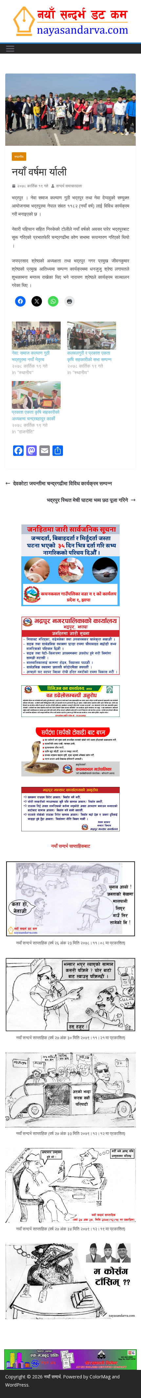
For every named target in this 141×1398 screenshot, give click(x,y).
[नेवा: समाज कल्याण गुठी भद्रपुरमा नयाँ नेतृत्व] (36, 335)
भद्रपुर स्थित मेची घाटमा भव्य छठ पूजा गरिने (87, 500)
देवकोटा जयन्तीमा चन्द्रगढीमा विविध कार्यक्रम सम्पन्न (62, 483)
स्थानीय (19, 156)
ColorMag (100, 1376)
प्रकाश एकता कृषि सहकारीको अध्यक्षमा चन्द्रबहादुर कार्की (35, 415)
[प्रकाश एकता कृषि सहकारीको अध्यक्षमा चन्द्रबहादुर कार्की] (36, 395)
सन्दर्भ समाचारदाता (69, 186)
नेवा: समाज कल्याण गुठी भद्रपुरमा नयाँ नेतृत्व (31, 356)
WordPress (17, 1385)
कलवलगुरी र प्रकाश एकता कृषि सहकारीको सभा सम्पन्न (89, 356)
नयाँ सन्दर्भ (52, 1376)
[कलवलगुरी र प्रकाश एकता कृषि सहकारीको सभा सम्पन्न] (91, 335)
